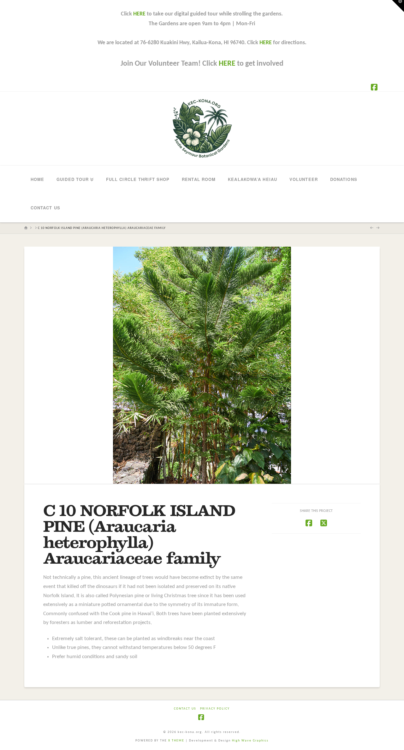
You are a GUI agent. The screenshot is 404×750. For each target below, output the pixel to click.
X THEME (176, 740)
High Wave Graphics (250, 740)
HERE (139, 14)
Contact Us (185, 709)
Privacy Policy (215, 709)
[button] (398, 6)
